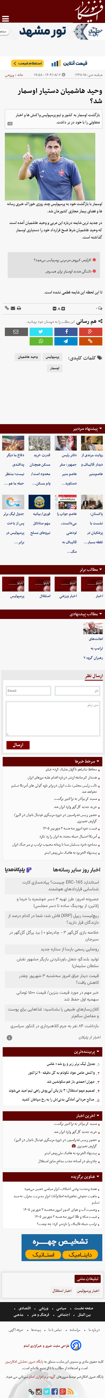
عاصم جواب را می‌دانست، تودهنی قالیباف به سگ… (67, 533)
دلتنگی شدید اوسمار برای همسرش (69, 271)
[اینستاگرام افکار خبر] (39, 1392)
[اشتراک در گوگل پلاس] (90, 332)
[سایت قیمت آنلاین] (52, 63)
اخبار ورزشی (68, 596)
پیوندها (35, 1330)
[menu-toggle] (5, 19)
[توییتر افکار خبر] (46, 1392)
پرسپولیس (52, 357)
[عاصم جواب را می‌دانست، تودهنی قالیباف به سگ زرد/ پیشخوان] (66, 502)
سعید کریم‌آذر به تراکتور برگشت (75, 799)
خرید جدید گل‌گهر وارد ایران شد (75, 807)
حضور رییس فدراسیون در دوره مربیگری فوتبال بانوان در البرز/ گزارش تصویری (55, 818)
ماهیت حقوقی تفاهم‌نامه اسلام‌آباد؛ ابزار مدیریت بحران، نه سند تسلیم (56, 1199)
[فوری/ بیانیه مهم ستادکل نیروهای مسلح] (40, 502)
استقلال (45, 596)
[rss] (71, 1392)
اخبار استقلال (61, 1291)
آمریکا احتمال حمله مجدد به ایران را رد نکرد (68, 836)
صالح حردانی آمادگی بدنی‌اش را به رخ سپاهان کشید (58, 1099)
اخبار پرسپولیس (88, 1291)
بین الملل (84, 1315)
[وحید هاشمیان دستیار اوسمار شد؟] (66, 341)
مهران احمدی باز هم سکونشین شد (70, 1081)
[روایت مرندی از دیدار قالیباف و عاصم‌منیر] (92, 443)
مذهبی (18, 1315)
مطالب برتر (88, 569)
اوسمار (54, 368)
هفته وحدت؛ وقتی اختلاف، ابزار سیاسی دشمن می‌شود (60, 1189)
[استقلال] (40, 584)
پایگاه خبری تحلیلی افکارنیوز (24, 1362)
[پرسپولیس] (13, 584)
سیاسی (61, 1308)
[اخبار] (92, 584)
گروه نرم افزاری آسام (41, 1377)
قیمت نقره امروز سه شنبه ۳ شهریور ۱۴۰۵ (70, 828)
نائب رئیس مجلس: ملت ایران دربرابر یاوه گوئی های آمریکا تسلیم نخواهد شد (54, 789)
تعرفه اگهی (16, 1330)
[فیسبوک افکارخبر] (54, 1392)
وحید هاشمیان (28, 357)
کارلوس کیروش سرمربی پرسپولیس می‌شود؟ (63, 260)
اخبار (99, 596)
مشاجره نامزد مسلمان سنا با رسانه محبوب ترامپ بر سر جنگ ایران (54, 845)
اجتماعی (64, 1315)
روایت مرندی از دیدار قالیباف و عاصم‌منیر (92, 464)
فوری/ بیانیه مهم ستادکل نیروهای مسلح (40, 523)
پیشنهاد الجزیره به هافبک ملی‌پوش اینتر (70, 853)
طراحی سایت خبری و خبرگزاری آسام (46, 1346)
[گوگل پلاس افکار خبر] (63, 1392)
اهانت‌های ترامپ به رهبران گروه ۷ (93, 648)
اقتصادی (25, 1308)
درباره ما (94, 1330)
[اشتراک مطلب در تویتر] (41, 332)
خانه (20, 75)
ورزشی (9, 75)
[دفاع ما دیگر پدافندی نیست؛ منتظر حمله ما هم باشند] (13, 443)
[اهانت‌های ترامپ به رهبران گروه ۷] (93, 627)
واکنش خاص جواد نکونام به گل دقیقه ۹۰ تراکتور (61, 1073)
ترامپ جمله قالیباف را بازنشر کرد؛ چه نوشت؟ (67, 1224)
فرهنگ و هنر (40, 1315)
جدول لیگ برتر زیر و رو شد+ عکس (71, 1064)
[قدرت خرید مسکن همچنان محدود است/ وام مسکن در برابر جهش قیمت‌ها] (40, 443)
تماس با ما (55, 1330)
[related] (10, 124)
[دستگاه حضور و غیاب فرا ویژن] (62, 1260)
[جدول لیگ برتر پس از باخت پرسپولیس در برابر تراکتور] (13, 502)
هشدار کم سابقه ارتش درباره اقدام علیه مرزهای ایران (62, 777)
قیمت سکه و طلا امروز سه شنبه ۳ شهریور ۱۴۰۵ (66, 1217)
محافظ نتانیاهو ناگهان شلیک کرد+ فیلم (71, 769)
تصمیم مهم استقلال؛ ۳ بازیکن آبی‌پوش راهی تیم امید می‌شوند (52, 1090)
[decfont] (55, 308)
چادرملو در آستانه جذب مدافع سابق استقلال (67, 1161)
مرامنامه (75, 1330)
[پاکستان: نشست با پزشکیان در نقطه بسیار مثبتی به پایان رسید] (92, 502)
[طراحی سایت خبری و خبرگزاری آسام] (76, 1346)
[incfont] (63, 308)
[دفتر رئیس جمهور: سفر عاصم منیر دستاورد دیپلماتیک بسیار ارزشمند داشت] (66, 443)
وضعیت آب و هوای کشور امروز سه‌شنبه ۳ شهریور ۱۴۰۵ (60, 1210)
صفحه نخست (83, 1308)
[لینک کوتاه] (7, 309)
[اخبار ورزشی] (66, 584)
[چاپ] (18, 309)
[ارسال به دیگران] (12, 309)
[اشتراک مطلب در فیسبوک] (66, 332)
